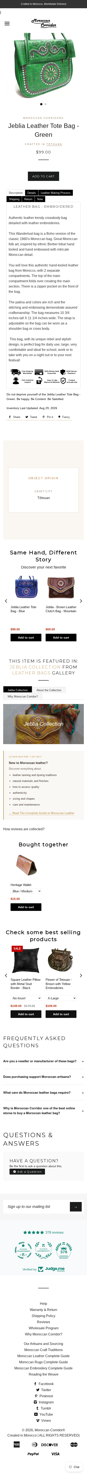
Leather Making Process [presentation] (56, 192)
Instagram (46, 1402)
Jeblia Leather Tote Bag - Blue (23, 609)
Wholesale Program (43, 1328)
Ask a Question (29, 1171)
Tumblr (45, 1408)
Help (43, 1303)
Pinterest (46, 1396)
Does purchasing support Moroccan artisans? (43, 1076)
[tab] (15, 192)
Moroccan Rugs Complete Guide (43, 1362)
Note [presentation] (40, 199)
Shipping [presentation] (14, 199)
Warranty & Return (43, 1310)
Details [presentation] (31, 192)
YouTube (46, 1414)
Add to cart (26, 637)
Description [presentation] (16, 192)
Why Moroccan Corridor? (23, 696)
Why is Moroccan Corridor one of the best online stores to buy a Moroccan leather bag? (43, 1110)
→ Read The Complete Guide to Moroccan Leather (41, 813)
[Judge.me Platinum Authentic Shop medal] (43, 1250)
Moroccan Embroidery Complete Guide (43, 1368)
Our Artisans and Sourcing (43, 1344)
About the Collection (49, 690)
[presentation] (6, 601)
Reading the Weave (43, 1374)
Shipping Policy (43, 1316)
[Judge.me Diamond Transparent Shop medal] (23, 1250)
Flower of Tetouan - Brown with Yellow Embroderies (59, 984)
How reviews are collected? (24, 829)
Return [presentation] (28, 199)
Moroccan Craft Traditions (43, 1350)
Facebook (46, 1384)
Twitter (45, 1390)
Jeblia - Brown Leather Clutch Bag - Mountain (61, 609)
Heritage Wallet (21, 885)
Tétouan (54, 144)
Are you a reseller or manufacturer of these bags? (43, 1061)
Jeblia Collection (35, 667)
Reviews (43, 1322)
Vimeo (45, 1420)
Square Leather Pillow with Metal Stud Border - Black (26, 984)
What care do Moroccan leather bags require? (43, 1092)
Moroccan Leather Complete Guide (43, 1356)
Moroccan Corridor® (50, 1430)
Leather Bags (31, 673)
